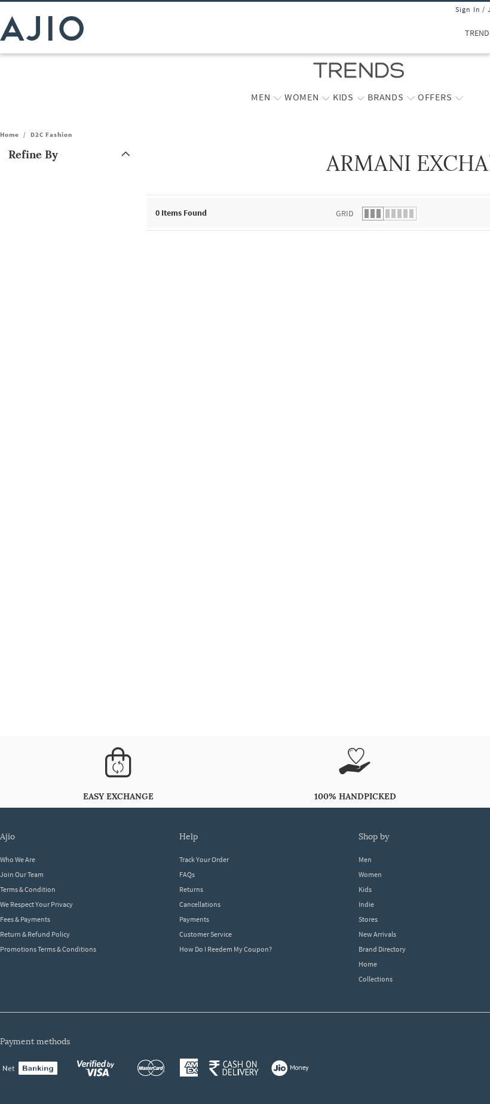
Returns (191, 889)
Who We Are (17, 859)
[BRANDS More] (411, 97)
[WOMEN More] (326, 97)
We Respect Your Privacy (36, 904)
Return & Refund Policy (35, 934)
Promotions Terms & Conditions (48, 948)
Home (9, 134)
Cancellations (199, 904)
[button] (71, 154)
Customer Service (205, 934)
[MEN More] (277, 97)
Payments (194, 919)
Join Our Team (22, 874)
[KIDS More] (361, 97)
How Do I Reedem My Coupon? (225, 948)
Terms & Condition (28, 889)
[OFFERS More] (459, 97)
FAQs (187, 874)
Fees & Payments (25, 919)
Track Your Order (204, 859)
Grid (345, 213)
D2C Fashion (51, 134)
